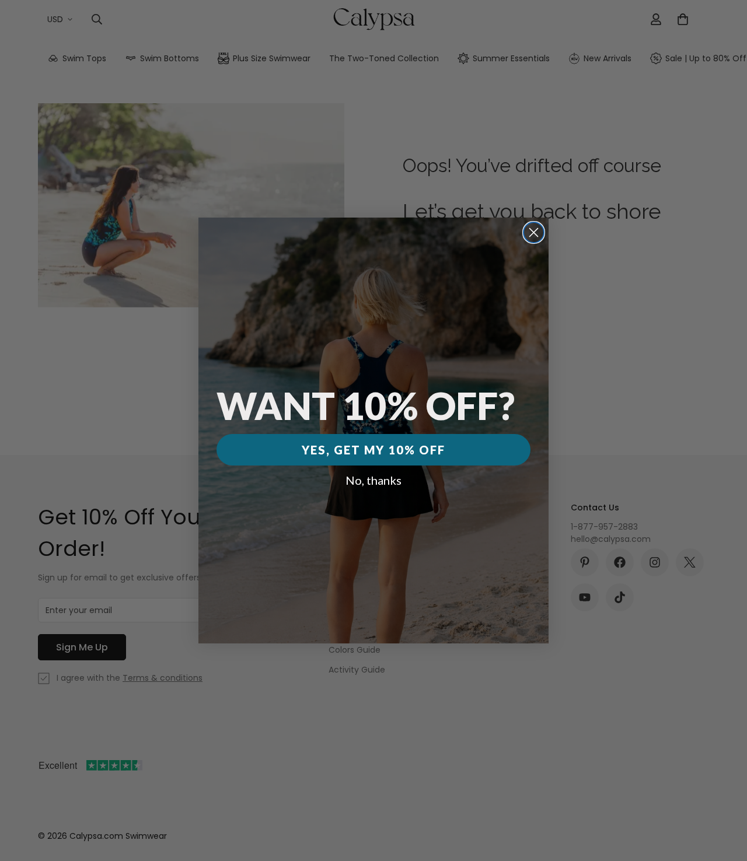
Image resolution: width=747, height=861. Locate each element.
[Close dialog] (533, 232)
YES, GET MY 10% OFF (373, 450)
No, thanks (373, 480)
